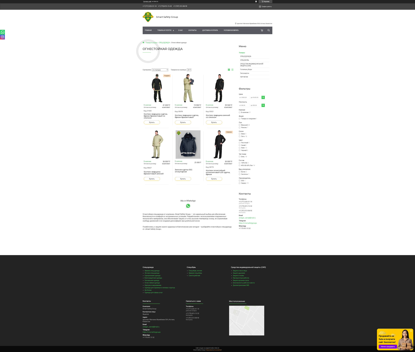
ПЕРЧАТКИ (244, 77)
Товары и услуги (164, 30)
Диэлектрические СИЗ (241, 285)
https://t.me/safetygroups (248, 223)
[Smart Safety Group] (148, 17)
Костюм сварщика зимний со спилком (218, 116)
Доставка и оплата (210, 30)
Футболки (148, 290)
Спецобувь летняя (195, 271)
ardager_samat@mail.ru (247, 218)
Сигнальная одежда (152, 280)
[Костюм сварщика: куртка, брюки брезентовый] (188, 88)
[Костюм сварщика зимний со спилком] (219, 88)
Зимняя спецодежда (152, 271)
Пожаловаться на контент (214, 350)
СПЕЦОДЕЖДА (164, 42)
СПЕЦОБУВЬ (244, 60)
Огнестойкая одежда (152, 283)
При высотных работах (241, 278)
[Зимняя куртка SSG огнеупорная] (188, 144)
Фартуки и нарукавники (153, 285)
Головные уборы (246, 69)
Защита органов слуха (241, 280)
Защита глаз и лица (240, 271)
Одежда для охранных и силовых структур (160, 288)
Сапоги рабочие (194, 275)
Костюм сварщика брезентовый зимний (154, 173)
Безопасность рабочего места (244, 283)
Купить (152, 122)
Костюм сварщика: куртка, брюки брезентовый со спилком (156, 116)
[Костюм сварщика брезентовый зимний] (157, 144)
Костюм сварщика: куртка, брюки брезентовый (187, 116)
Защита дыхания (239, 273)
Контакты (192, 30)
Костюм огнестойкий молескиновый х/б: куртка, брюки (218, 172)
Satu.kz (217, 348)
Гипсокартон (244, 73)
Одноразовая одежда (152, 275)
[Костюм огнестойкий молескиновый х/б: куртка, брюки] (219, 144)
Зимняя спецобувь (195, 273)
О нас (180, 30)
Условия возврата (231, 30)
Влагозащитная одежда (153, 278)
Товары (242, 53)
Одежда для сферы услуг (154, 292)
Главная (148, 30)
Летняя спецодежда (152, 273)
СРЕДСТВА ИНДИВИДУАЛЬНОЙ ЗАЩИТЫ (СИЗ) (251, 65)
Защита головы (238, 275)
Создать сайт (147, 1)
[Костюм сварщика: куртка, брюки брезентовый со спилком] (157, 88)
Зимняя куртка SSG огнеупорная (183, 171)
